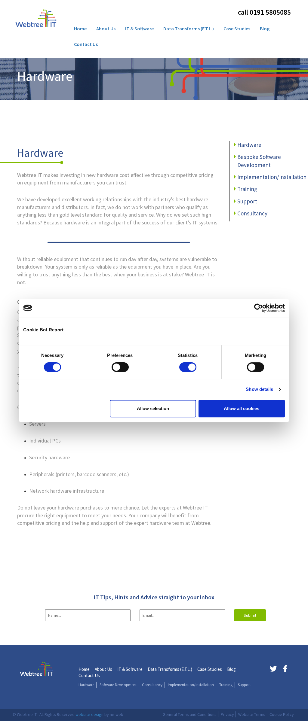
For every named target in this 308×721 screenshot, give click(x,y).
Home (80, 29)
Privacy (227, 714)
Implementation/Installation (271, 177)
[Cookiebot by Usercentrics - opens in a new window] (258, 307)
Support (247, 201)
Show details (259, 389)
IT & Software (139, 29)
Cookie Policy (282, 714)
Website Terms (251, 714)
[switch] (120, 367)
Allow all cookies (241, 408)
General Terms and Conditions (190, 714)
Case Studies (236, 29)
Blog (265, 29)
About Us (106, 29)
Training (247, 189)
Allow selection (153, 408)
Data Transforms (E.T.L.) (188, 29)
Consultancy (252, 213)
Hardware (249, 144)
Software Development (118, 684)
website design (89, 714)
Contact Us (86, 44)
